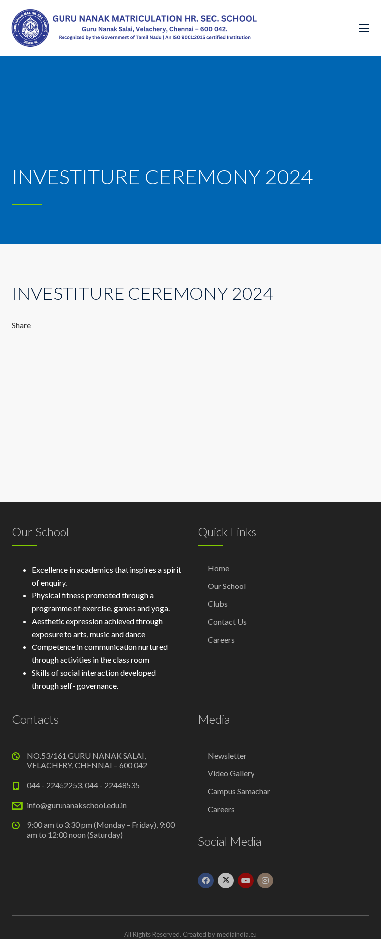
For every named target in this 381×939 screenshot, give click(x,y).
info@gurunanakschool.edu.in (77, 805)
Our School (227, 585)
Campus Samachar (239, 791)
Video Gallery (231, 773)
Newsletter (227, 755)
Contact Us (227, 621)
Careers (221, 639)
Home (218, 568)
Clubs (218, 603)
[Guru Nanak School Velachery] (134, 28)
